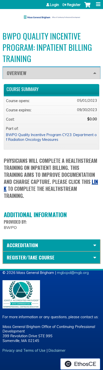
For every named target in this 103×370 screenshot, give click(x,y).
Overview (16, 73)
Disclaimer (57, 350)
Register (73, 5)
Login (54, 5)
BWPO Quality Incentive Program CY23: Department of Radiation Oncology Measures (51, 137)
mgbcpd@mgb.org (73, 272)
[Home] (51, 15)
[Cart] (87, 7)
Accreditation (22, 245)
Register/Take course (30, 257)
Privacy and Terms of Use (24, 350)
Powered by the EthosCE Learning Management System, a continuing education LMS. (80, 364)
